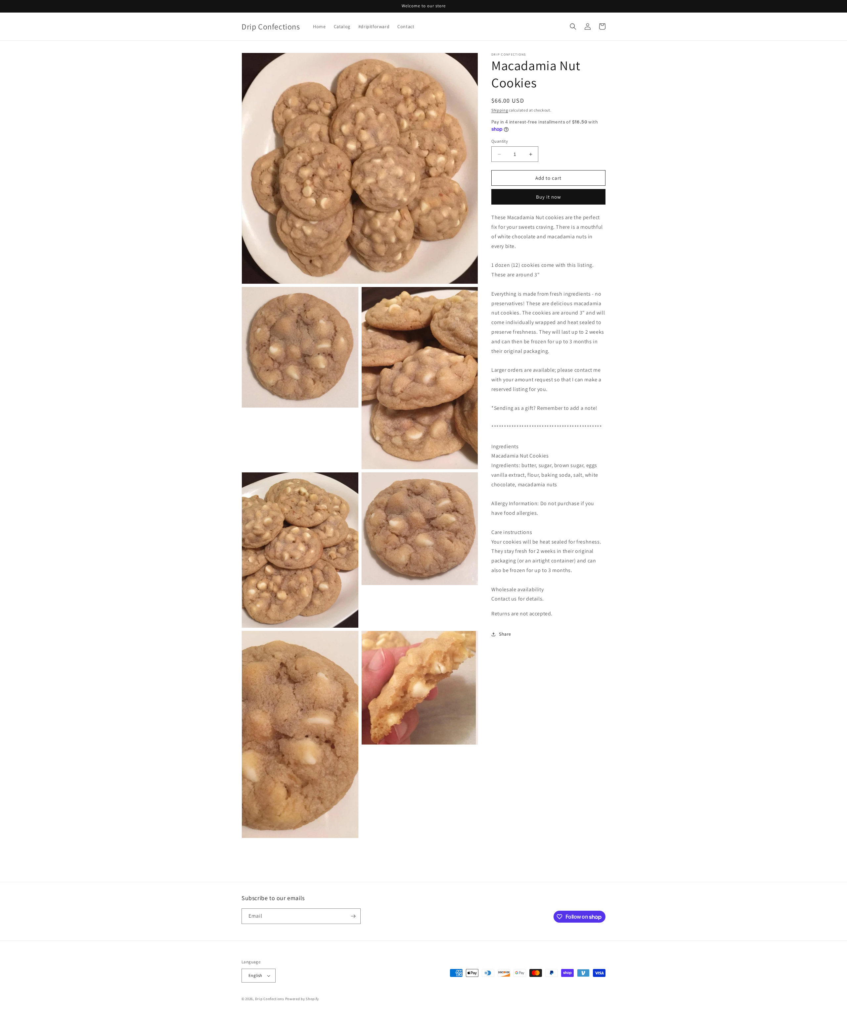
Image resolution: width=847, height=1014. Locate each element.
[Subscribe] (353, 916)
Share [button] (505, 634)
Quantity (499, 141)
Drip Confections (269, 998)
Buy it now (548, 197)
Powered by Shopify (302, 998)
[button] (573, 26)
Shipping (499, 110)
